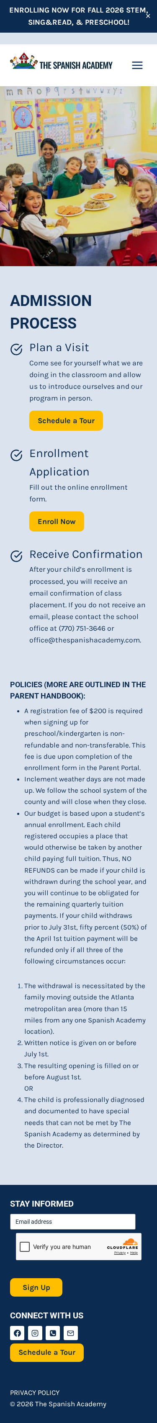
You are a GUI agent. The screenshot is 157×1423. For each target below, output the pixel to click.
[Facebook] (17, 1333)
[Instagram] (35, 1333)
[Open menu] (137, 65)
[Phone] (53, 1333)
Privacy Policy (34, 1392)
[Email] (71, 1333)
